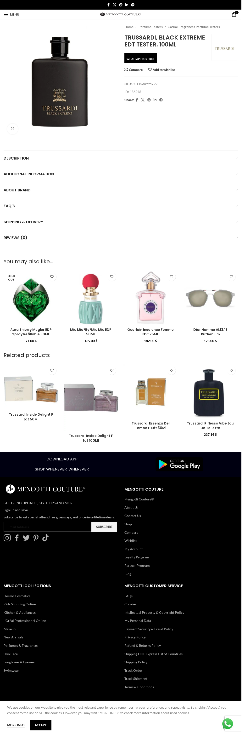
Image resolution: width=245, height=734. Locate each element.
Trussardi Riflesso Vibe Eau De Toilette (210, 425)
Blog (127, 574)
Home (129, 27)
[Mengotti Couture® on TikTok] (46, 540)
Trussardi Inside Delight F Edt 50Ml (31, 417)
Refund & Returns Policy (142, 645)
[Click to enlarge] (12, 129)
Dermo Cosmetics (17, 596)
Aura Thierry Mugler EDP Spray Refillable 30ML (31, 332)
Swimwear (11, 670)
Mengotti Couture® (139, 499)
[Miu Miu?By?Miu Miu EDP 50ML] (90, 297)
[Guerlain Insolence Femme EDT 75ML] (150, 297)
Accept (41, 725)
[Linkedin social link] (127, 5)
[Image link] (179, 464)
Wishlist (130, 541)
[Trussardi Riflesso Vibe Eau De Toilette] (210, 391)
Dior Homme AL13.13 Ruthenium (210, 332)
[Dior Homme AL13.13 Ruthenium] (210, 297)
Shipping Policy (135, 662)
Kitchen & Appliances (20, 612)
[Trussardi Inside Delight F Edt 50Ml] (31, 387)
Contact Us (132, 516)
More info (16, 725)
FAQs (128, 596)
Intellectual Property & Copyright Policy (154, 612)
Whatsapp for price (141, 58)
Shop (128, 524)
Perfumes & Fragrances (21, 645)
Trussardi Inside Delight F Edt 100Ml (91, 438)
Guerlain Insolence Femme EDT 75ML (150, 332)
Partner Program (137, 565)
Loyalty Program (136, 557)
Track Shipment (135, 679)
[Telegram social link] (133, 5)
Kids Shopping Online (20, 604)
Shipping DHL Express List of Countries (153, 654)
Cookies (130, 604)
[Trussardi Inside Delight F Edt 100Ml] (90, 397)
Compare (131, 532)
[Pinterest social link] (121, 5)
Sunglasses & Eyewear (20, 662)
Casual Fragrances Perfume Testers (194, 27)
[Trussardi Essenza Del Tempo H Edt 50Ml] (150, 391)
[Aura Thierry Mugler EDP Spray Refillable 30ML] (31, 297)
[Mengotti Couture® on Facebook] (18, 540)
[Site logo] (121, 14)
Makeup (10, 629)
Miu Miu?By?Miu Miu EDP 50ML (90, 332)
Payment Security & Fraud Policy (148, 629)
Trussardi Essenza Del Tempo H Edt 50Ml (151, 425)
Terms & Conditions (139, 687)
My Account (133, 549)
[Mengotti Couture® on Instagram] (8, 540)
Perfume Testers (151, 27)
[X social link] (114, 5)
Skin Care (11, 654)
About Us (131, 507)
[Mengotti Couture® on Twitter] (27, 540)
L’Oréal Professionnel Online (25, 621)
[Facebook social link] (108, 5)
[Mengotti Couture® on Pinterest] (37, 540)
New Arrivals (13, 637)
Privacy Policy (135, 637)
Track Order (133, 670)
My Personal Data (137, 621)
